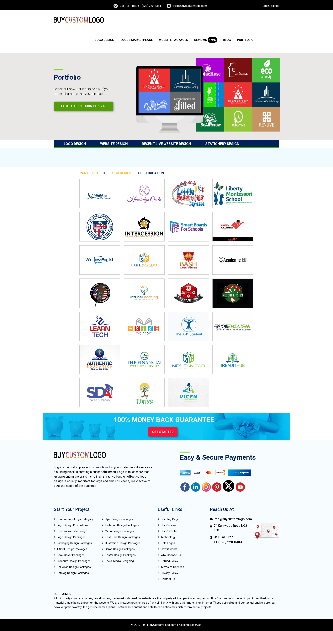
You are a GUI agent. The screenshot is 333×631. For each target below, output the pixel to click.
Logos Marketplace (136, 40)
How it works (169, 549)
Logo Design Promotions (72, 525)
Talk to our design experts (83, 106)
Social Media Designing (119, 561)
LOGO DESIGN (121, 173)
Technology (168, 537)
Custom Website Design (72, 531)
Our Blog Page (170, 519)
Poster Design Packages (120, 555)
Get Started (163, 432)
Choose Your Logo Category (75, 519)
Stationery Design (222, 144)
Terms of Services (172, 567)
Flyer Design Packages (119, 519)
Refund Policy (169, 561)
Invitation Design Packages (122, 525)
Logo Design (104, 40)
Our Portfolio (169, 531)
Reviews (205, 40)
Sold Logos (168, 543)
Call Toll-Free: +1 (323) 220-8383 (140, 6)
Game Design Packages (120, 549)
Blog (227, 40)
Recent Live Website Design (166, 144)
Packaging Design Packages (74, 543)
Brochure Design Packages (74, 561)
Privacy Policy (169, 573)
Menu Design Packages (119, 531)
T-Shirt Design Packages (72, 549)
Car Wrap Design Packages (74, 567)
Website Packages (173, 40)
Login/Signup (271, 6)
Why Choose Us (171, 555)
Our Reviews (168, 525)
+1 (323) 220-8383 (228, 542)
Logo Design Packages (71, 537)
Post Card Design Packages (122, 537)
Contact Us (168, 579)
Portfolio (245, 40)
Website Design (114, 144)
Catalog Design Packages (73, 573)
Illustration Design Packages (122, 543)
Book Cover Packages (71, 555)
